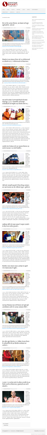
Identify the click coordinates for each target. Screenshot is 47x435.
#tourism (4, 216)
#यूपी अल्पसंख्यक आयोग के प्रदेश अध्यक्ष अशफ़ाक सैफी (13, 336)
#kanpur (6, 332)
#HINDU (8, 214)
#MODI (13, 89)
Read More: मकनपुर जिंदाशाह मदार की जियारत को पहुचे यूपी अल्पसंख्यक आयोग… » (14, 328)
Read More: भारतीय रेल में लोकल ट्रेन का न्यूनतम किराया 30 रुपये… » (12, 169)
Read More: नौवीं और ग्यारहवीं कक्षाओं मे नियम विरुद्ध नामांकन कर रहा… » (12, 208)
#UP (19, 133)
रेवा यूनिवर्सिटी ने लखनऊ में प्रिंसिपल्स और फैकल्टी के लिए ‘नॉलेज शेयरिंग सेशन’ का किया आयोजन (38, 33)
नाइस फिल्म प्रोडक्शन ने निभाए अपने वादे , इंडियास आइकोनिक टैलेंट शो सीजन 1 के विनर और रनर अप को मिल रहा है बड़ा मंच (38, 37)
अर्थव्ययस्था (10, 85)
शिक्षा (19, 49)
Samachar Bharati (7, 27)
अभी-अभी (14, 49)
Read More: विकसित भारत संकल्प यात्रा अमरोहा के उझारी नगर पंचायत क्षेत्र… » (13, 289)
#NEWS (16, 89)
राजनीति (13, 85)
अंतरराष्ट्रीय (10, 49)
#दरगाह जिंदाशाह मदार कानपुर (18, 335)
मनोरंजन (19, 292)
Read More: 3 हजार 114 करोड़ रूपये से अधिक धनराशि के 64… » (12, 407)
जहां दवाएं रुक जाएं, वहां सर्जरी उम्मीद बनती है (38, 40)
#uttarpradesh (14, 53)
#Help (20, 50)
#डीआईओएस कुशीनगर (9, 219)
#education (8, 50)
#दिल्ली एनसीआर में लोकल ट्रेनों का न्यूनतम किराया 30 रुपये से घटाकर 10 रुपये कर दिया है (14, 177)
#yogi (9, 92)
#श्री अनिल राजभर (20, 377)
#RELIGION (21, 332)
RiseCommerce (41, 430)
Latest (23, 9)
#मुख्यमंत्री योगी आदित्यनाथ (21, 53)
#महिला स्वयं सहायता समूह (24, 140)
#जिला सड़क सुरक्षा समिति (6, 257)
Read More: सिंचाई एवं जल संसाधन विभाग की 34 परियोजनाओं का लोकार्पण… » (15, 82)
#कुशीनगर (16, 218)
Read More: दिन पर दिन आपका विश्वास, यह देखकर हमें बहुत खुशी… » (12, 46)
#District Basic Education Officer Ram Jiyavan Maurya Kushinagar (13, 212)
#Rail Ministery (25, 173)
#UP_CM (22, 133)
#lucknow (9, 89)
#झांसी (26, 92)
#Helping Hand (24, 50)
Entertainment (35, 9)
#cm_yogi (4, 50)
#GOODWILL (13, 50)
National (18, 9)
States (8, 9)
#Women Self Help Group (21, 134)
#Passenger (14, 173)
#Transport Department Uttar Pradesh (16, 254)
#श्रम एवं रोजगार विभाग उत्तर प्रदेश (14, 376)
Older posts (5, 425)
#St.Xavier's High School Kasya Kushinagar (21, 215)
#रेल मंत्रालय (21, 179)
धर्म (16, 49)
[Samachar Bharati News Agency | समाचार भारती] (9, 6)
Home (4, 9)
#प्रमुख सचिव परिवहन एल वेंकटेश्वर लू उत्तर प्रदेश (14, 258)
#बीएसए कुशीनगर (15, 219)
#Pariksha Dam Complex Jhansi (23, 89)
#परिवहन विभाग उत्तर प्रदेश (22, 257)
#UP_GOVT (27, 133)
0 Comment (28, 27)
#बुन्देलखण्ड (9, 93)
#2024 (25, 49)
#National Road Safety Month (16, 253)
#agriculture (23, 85)
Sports (28, 9)
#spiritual (11, 296)
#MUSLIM (14, 332)
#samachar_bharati (10, 215)
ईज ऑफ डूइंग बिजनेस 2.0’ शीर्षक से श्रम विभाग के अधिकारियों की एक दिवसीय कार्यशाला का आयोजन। (15, 343)
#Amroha (6, 293)
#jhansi (6, 89)
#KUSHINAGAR (16, 214)
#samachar (4, 215)
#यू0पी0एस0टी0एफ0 (17, 418)
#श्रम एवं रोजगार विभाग (5, 376)
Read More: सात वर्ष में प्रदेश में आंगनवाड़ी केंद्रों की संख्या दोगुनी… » (12, 125)
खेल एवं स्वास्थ (14, 292)
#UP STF (22, 415)
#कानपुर (12, 335)
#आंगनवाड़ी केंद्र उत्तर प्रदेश (13, 137)
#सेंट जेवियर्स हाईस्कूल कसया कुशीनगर (24, 219)
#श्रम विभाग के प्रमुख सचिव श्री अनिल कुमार (11, 377)
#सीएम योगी (12, 141)
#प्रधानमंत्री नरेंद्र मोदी (17, 138)
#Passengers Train (19, 173)
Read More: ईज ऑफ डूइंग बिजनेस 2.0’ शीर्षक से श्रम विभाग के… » (12, 366)
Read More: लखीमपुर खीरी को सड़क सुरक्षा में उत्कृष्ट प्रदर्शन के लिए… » (12, 247)
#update (3, 53)
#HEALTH (17, 50)
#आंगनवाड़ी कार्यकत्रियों (5, 137)
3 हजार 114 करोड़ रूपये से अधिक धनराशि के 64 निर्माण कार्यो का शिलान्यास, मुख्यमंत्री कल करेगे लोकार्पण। (16, 384)
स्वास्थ (21, 49)
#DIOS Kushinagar (26, 211)
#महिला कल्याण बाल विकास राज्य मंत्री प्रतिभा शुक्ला (13, 140)
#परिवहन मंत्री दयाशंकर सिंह (14, 257)
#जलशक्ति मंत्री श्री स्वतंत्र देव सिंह (20, 92)
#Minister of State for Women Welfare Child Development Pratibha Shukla (14, 130)
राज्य (17, 49)
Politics (13, 9)
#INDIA (24, 129)
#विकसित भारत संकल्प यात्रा (21, 300)
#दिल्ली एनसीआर (26, 176)
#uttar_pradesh (8, 53)
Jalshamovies (13, 430)
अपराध (7, 211)
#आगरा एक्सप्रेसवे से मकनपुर (6, 335)
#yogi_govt (12, 92)
